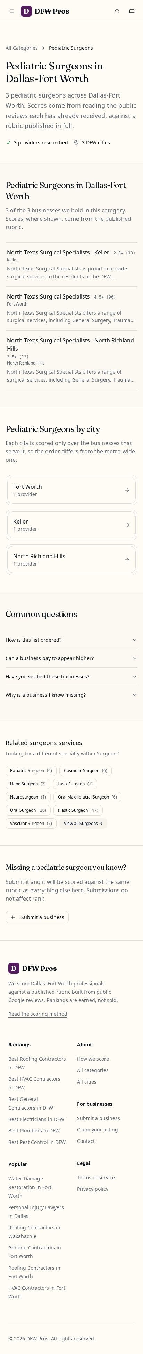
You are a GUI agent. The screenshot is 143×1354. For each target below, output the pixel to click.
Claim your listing (97, 1129)
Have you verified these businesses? (47, 676)
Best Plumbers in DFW (34, 1130)
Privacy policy (92, 1189)
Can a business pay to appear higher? (50, 658)
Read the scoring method (37, 1014)
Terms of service (96, 1177)
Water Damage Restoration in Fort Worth (29, 1187)
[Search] (117, 11)
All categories (93, 1070)
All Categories (22, 47)
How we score (93, 1058)
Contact (86, 1141)
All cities (86, 1081)
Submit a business (42, 917)
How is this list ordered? (33, 639)
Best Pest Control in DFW (37, 1142)
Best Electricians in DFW (36, 1119)
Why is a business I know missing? (46, 695)
